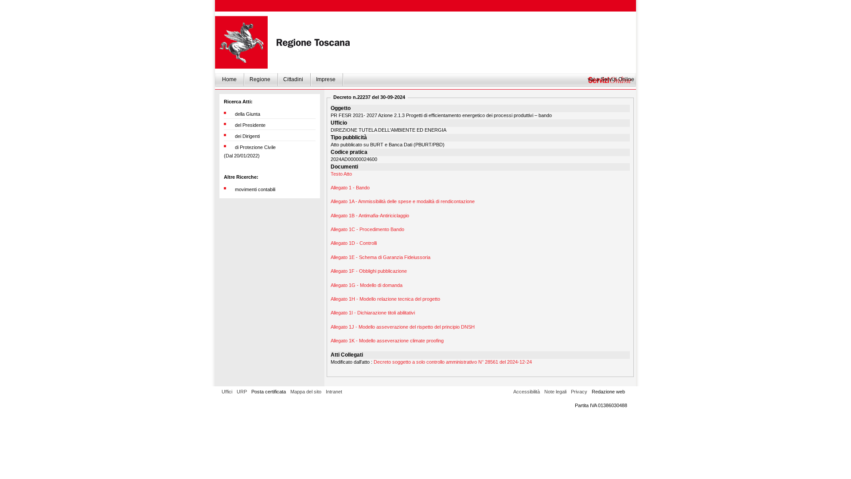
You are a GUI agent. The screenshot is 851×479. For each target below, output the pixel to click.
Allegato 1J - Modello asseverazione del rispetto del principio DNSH (403, 327)
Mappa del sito (305, 391)
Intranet (334, 391)
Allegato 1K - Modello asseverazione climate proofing (387, 340)
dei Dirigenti (247, 136)
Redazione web (608, 391)
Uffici (227, 391)
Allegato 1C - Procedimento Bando (367, 229)
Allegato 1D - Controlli (354, 243)
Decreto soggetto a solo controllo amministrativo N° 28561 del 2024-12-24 (453, 362)
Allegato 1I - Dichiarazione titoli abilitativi (373, 312)
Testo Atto (341, 174)
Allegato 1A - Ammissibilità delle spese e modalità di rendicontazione (403, 201)
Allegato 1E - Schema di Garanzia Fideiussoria (380, 257)
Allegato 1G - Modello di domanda (366, 285)
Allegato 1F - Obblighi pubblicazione (369, 271)
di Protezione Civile (255, 147)
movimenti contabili (255, 189)
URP (242, 391)
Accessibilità (526, 391)
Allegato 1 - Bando (350, 187)
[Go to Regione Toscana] (241, 42)
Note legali (555, 391)
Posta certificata (268, 391)
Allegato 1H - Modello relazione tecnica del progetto (385, 299)
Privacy (579, 391)
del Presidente (250, 125)
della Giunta (247, 114)
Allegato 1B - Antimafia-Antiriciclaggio (370, 215)
